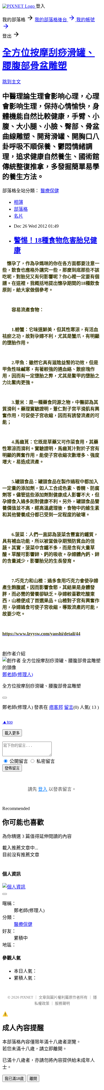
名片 (18, 216)
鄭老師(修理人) (17, 674)
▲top (7, 721)
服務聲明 (62, 1003)
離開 (33, 1078)
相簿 (18, 202)
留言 (68, 707)
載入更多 (12, 733)
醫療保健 (49, 190)
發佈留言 (12, 768)
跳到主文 (11, 81)
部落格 (21, 209)
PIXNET (26, 997)
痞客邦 (56, 707)
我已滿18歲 (14, 1078)
